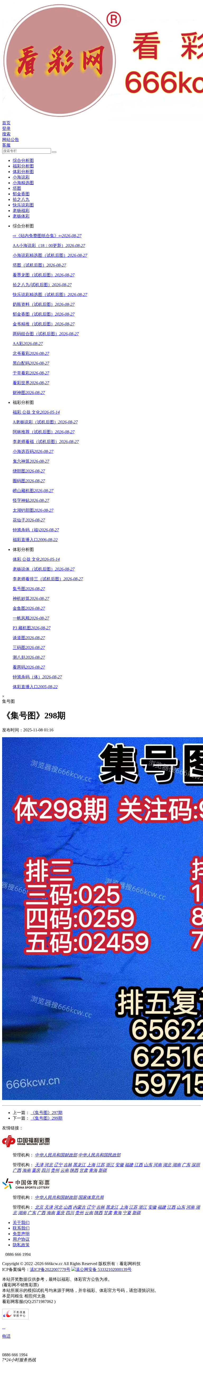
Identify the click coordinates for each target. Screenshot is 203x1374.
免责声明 (21, 1233)
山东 (148, 1165)
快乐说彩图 (23, 205)
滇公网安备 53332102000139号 (104, 1269)
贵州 (55, 1170)
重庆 (36, 1170)
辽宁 (58, 1165)
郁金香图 (21, 194)
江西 (138, 1165)
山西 (67, 1207)
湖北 (167, 1165)
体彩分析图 (23, 171)
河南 (157, 1165)
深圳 (195, 1165)
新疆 (102, 1170)
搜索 (6, 134)
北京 (39, 1207)
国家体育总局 (91, 1197)
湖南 (176, 1165)
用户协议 (21, 1239)
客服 (6, 145)
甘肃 (83, 1170)
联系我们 (21, 1228)
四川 (45, 1170)
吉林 (67, 1165)
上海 (91, 1165)
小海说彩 (21, 177)
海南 (26, 1170)
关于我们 (21, 1222)
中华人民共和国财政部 (56, 1155)
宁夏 (127, 1212)
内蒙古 (79, 1207)
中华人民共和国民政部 (99, 1155)
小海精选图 (23, 182)
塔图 (17, 188)
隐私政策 (21, 1245)
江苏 (100, 1165)
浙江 (110, 1165)
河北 (48, 1165)
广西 (17, 1170)
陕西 (74, 1170)
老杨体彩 (21, 216)
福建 (129, 1165)
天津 (39, 1165)
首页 (6, 123)
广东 (186, 1165)
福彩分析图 (23, 166)
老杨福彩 (21, 210)
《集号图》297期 (46, 1112)
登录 (6, 128)
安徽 (119, 1165)
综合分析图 (23, 160)
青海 (93, 1170)
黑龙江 (79, 1165)
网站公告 (10, 139)
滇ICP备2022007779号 (50, 1269)
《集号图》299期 (46, 1118)
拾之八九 (21, 199)
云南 (64, 1170)
